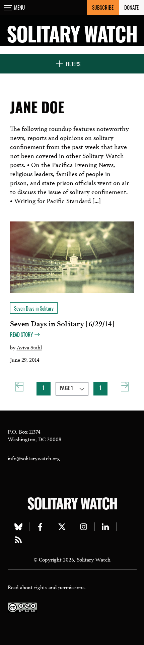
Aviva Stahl (29, 347)
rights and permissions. (60, 587)
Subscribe (103, 7)
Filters (73, 63)
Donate (131, 7)
